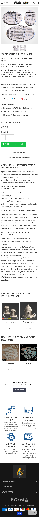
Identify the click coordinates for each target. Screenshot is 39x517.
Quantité (4, 132)
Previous (3, 25)
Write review (19, 390)
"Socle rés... (10, 363)
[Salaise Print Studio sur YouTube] (27, 500)
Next (35, 25)
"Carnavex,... (10, 322)
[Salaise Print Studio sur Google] (17, 500)
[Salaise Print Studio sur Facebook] (12, 500)
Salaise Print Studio (15, 505)
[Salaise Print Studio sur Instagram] (22, 500)
